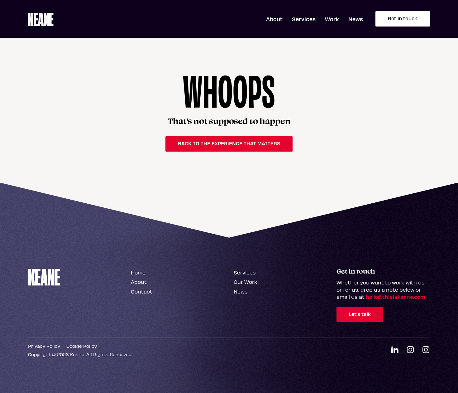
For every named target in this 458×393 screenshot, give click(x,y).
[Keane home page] (41, 19)
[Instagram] (410, 350)
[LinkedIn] (395, 350)
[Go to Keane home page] (44, 276)
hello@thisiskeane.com (395, 297)
